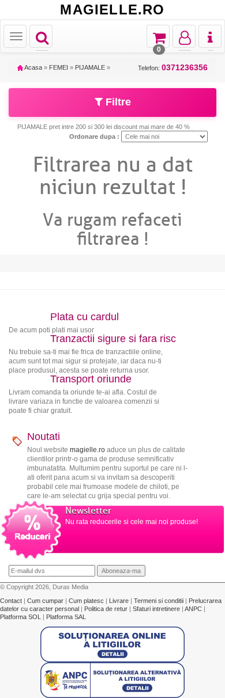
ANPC (193, 608)
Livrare (119, 600)
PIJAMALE (90, 67)
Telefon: (173, 67)
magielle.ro (87, 450)
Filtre (117, 102)
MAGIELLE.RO (112, 10)
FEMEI (58, 67)
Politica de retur (106, 608)
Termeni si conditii (159, 600)
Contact (12, 600)
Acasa (32, 67)
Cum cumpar (46, 600)
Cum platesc (87, 600)
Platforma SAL (66, 616)
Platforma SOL (20, 616)
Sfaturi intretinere (157, 608)
